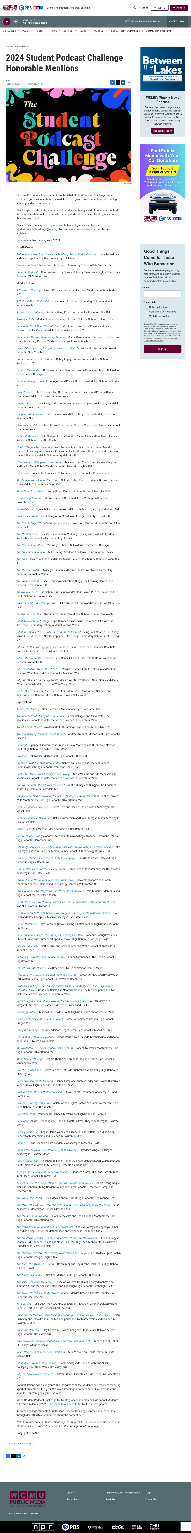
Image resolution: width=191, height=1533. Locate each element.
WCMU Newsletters (159, 316)
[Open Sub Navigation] (18, 31)
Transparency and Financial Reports (123, 1493)
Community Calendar (159, 31)
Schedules (9, 31)
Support (69, 31)
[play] (6, 21)
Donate (180, 7)
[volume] (15, 21)
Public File (110, 1499)
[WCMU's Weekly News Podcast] (162, 69)
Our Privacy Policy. (157, 340)
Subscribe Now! (162, 130)
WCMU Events (135, 31)
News (54, 31)
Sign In (143, 8)
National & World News (17, 46)
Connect (99, 31)
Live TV (161, 8)
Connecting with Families (162, 311)
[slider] (20, 21)
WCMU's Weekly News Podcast (162, 99)
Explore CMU (151, 1499)
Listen (40, 31)
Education (117, 31)
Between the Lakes (159, 307)
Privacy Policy (73, 1499)
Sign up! (162, 349)
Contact (70, 1493)
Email (147, 287)
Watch (26, 31)
